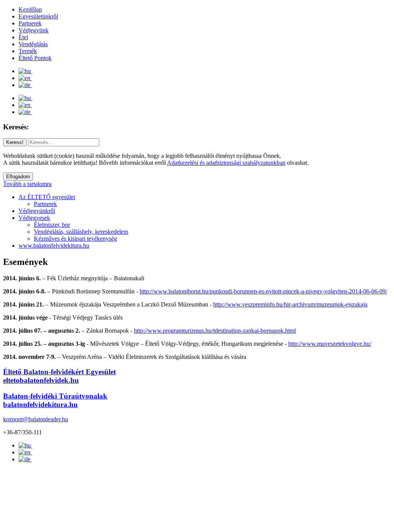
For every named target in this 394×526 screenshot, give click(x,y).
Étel (23, 37)
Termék (27, 51)
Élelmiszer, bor (52, 224)
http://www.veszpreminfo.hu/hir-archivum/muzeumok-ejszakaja (290, 304)
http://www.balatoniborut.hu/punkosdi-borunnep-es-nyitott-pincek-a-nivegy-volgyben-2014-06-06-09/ (263, 291)
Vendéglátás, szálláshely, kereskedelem (81, 231)
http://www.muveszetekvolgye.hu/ (329, 343)
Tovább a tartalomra (27, 184)
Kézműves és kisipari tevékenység (75, 238)
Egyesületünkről (38, 16)
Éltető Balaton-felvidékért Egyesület (59, 376)
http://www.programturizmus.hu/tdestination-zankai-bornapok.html (215, 330)
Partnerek (30, 23)
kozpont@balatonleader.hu (35, 419)
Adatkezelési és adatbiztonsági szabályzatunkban (226, 162)
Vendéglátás (33, 44)
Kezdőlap (30, 9)
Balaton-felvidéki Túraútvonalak (55, 400)
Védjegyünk (33, 30)
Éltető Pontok (35, 58)
